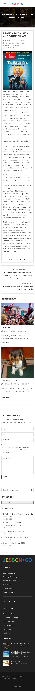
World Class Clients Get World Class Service (20, 653)
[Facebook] (5, 601)
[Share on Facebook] (17, 260)
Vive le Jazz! (16, 661)
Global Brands (16, 45)
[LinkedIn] (15, 601)
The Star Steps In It (11, 380)
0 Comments (24, 646)
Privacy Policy (17, 687)
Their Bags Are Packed (20, 643)
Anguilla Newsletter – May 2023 (15, 537)
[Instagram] (19, 601)
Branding (9, 43)
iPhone (25, 168)
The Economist (13, 102)
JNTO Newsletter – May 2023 (14, 531)
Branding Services (10, 581)
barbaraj (23, 41)
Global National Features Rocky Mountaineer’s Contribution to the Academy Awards (17, 275)
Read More (5, 342)
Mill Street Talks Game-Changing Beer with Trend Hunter (17, 287)
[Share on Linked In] (24, 260)
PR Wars (5, 327)
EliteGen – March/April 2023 (14, 543)
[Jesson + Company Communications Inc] (17, 3)
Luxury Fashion (8, 622)
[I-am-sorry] (17, 362)
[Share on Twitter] (20, 260)
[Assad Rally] (17, 314)
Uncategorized (8, 48)
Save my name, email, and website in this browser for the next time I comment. (16, 450)
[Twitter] (10, 601)
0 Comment (24, 331)
